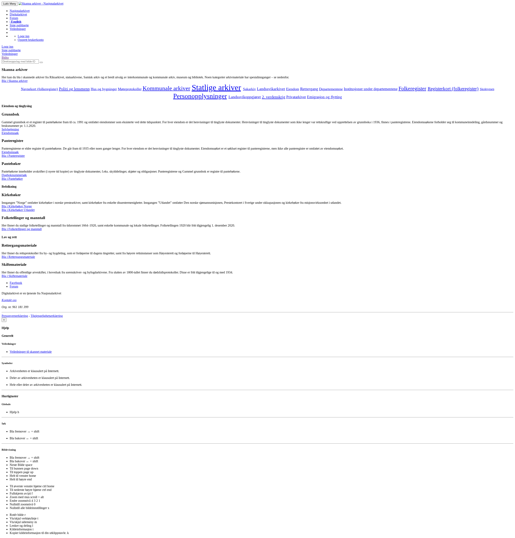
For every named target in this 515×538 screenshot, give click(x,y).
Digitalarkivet (18, 14)
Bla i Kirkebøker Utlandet (18, 210)
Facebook (16, 283)
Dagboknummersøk (14, 175)
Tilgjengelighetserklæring (47, 316)
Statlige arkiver (216, 87)
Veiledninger (18, 29)
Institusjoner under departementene (371, 89)
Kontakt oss (9, 300)
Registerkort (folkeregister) (453, 88)
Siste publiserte (19, 25)
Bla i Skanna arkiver (15, 81)
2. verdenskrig (273, 97)
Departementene (331, 89)
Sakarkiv (249, 89)
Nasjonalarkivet (20, 10)
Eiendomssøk (10, 133)
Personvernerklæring (15, 316)
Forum (14, 18)
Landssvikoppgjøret (245, 97)
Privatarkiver (296, 97)
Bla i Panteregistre (13, 155)
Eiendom (292, 89)
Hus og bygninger (104, 89)
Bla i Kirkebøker (17, 206)
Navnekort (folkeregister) (39, 89)
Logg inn (23, 36)
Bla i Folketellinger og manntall (22, 229)
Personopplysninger (200, 96)
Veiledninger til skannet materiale (31, 351)
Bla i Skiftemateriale (14, 276)
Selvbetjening (10, 129)
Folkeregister (412, 88)
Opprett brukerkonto (31, 39)
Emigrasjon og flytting (324, 97)
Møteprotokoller (130, 89)
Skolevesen (487, 89)
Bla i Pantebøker (12, 178)
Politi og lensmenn (74, 89)
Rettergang (309, 89)
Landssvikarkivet (271, 89)
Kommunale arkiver (166, 88)
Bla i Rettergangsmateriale (18, 257)
